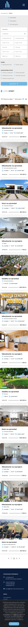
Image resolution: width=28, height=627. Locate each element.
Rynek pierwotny (7, 64)
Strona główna (7, 597)
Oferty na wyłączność (8, 78)
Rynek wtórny (19, 64)
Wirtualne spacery (20, 75)
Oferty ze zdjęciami (8, 72)
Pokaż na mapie (7, 99)
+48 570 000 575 (10, 582)
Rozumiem (14, 623)
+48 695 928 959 (10, 584)
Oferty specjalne (20, 72)
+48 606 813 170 (10, 585)
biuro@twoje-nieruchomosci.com (15, 588)
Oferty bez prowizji (8, 75)
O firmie (5, 599)
